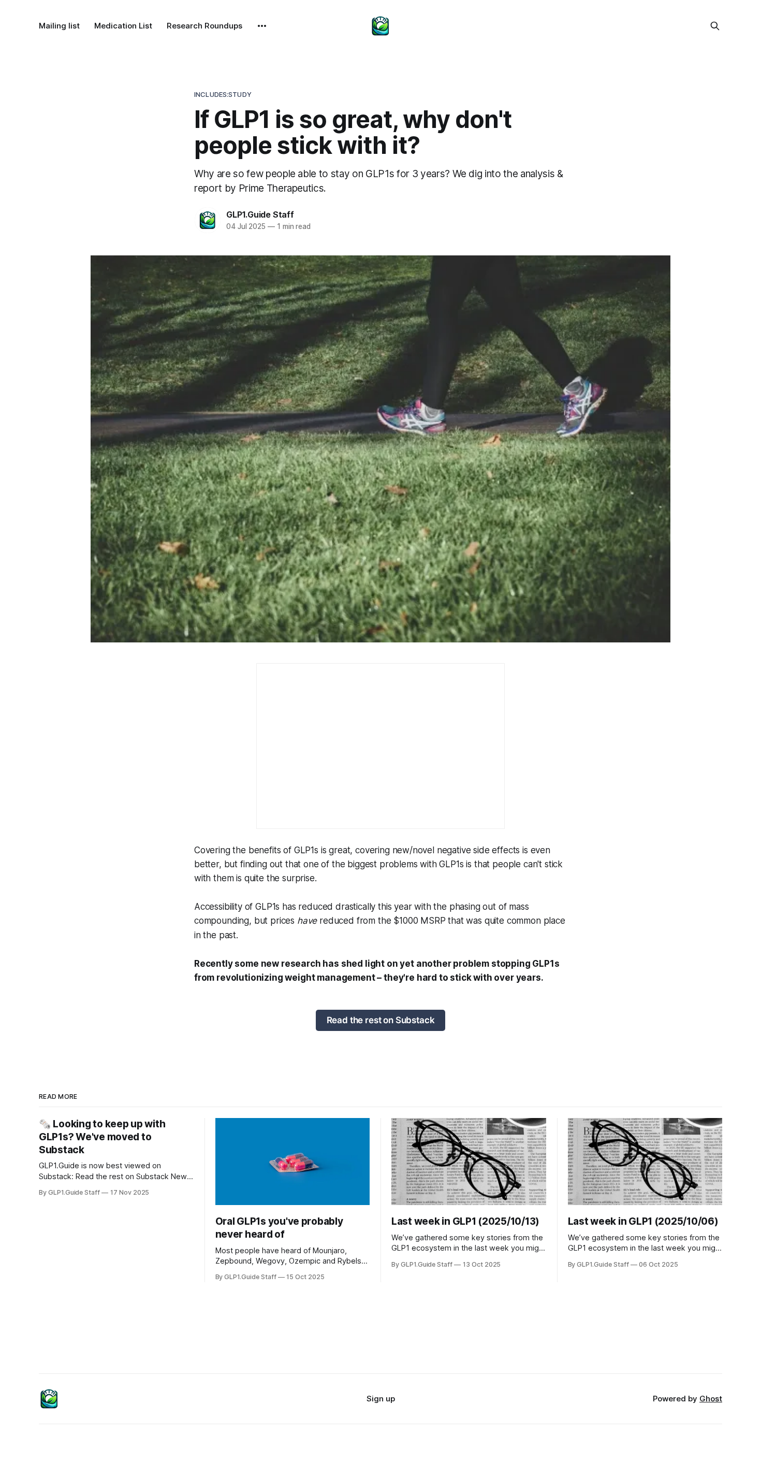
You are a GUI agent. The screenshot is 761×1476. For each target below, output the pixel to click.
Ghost (710, 1398)
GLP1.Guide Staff (260, 214)
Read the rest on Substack (381, 1020)
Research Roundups (204, 26)
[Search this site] (715, 26)
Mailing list (59, 26)
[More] (262, 26)
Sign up (381, 1398)
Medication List (123, 26)
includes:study (223, 94)
